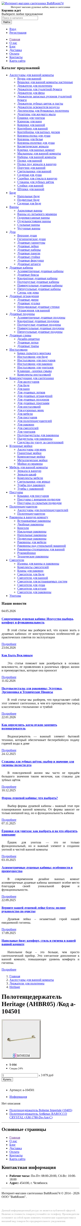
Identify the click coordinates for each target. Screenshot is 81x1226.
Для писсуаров (27, 417)
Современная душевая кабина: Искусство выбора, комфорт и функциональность (38, 620)
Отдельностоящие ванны (34, 221)
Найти (6, 22)
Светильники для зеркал (33, 481)
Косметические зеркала (33, 146)
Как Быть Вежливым (17, 655)
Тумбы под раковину (31, 485)
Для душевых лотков (31, 392)
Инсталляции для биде (32, 356)
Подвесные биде (28, 199)
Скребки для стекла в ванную (37, 178)
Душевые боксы (28, 274)
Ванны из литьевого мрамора (37, 214)
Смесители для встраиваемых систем (42, 581)
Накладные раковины (31, 531)
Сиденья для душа (29, 175)
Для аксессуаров (28, 381)
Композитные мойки (31, 456)
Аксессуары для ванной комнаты (31, 75)
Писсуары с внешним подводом (38, 499)
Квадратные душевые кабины (37, 278)
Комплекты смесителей (33, 567)
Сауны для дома (28, 292)
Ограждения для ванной (33, 310)
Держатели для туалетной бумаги (39, 89)
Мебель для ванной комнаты (28, 467)
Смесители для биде (30, 574)
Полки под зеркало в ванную (36, 164)
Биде (12, 192)
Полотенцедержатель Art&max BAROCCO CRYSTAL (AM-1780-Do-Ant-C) (38, 1115)
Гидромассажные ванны (33, 217)
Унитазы (15, 595)
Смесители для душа (31, 585)
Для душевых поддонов (33, 399)
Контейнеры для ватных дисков (38, 132)
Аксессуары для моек (31, 449)
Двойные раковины (30, 524)
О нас (13, 43)
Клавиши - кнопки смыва (34, 371)
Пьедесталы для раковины (34, 438)
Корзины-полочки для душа (36, 142)
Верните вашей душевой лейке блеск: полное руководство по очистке (34, 909)
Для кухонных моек (30, 410)
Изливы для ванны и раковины (38, 563)
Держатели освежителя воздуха (38, 107)
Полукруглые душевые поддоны (39, 324)
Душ (12, 232)
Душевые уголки (28, 303)
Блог (12, 46)
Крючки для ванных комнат (36, 150)
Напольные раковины (32, 535)
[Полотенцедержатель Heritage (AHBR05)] (21, 1058)
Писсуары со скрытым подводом (39, 503)
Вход (12, 29)
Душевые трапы (28, 346)
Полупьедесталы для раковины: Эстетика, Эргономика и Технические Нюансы (32, 690)
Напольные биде (28, 196)
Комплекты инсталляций (34, 374)
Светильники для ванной (34, 171)
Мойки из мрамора (30, 463)
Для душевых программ (33, 403)
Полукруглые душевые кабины (38, 282)
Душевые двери (28, 299)
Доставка (15, 50)
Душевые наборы (29, 249)
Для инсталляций (29, 406)
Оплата (14, 53)
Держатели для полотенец (34, 85)
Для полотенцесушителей (34, 421)
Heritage (14, 987)
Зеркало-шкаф (26, 474)
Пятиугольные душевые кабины (39, 289)
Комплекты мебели (30, 478)
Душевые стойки (28, 257)
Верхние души (27, 235)
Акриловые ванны (29, 210)
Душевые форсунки (30, 260)
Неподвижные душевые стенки (38, 306)
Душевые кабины (21, 267)
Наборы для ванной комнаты (36, 157)
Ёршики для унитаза (31, 117)
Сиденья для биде (29, 203)
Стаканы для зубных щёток (35, 182)
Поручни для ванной (31, 167)
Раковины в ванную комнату (28, 517)
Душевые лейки (28, 246)
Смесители (16, 560)
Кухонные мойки (20, 446)
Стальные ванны (28, 224)
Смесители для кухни (31, 588)
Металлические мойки (32, 460)
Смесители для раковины (34, 592)
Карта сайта (17, 60)
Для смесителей (28, 428)
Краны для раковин (30, 570)
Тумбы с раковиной (30, 488)
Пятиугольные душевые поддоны (40, 331)
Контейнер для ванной (32, 128)
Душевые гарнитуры (31, 242)
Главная (14, 39)
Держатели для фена (31, 93)
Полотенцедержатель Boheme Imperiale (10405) (40, 1110)
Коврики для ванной (31, 125)
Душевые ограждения (24, 296)
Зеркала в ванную (29, 471)
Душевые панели (28, 253)
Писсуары (16, 492)
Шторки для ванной (30, 189)
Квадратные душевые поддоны (38, 321)
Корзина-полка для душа (33, 135)
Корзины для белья (30, 139)
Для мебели (25, 413)
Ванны (14, 207)
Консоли (23, 528)
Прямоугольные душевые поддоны (40, 328)
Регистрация (17, 32)
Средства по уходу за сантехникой (40, 442)
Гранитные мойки (29, 453)
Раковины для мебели (31, 542)
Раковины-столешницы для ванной (41, 549)
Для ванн (23, 389)
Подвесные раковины (31, 538)
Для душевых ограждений (34, 396)
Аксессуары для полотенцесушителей (42, 510)
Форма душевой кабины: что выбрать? (30, 798)
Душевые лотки (28, 342)
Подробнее (9, 644)
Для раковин (25, 424)
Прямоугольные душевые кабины (40, 285)
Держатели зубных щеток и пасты (40, 103)
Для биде (23, 385)
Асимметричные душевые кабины (40, 271)
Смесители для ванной (32, 578)
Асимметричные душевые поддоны (41, 317)
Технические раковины (33, 556)
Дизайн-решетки (28, 339)
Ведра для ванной (29, 78)
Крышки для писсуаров (33, 495)
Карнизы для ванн (29, 121)
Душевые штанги (29, 264)
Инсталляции (18, 349)
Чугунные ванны (28, 228)
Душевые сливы (20, 335)
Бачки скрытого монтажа (34, 353)
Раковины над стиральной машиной (41, 545)
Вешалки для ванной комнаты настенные (45, 82)
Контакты (16, 57)
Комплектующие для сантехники (31, 378)
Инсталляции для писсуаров (36, 360)
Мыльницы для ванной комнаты (39, 153)
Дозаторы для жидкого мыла (36, 114)
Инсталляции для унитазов (35, 367)
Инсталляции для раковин (34, 364)
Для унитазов (26, 431)
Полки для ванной (29, 160)
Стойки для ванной (30, 185)
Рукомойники (26, 553)
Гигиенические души (31, 239)
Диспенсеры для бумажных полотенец (43, 110)
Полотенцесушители (23, 506)
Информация (18, 1096)
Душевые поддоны (22, 314)
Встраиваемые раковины (34, 520)
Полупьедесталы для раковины (38, 435)
